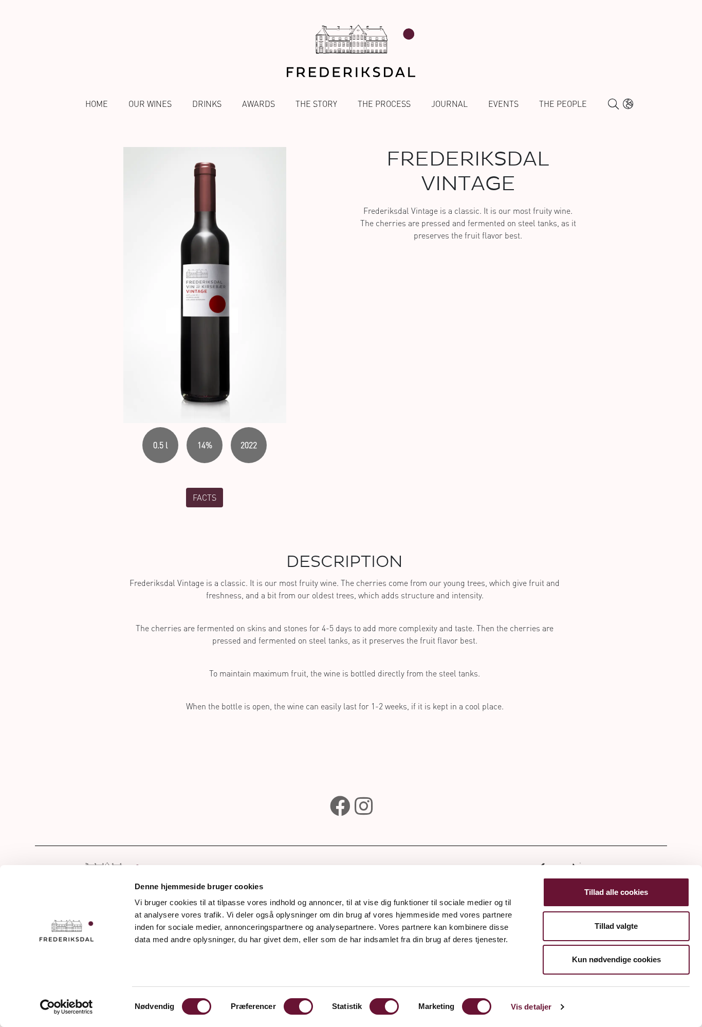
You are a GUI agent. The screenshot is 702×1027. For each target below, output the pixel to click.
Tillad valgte (616, 926)
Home (96, 104)
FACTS (204, 497)
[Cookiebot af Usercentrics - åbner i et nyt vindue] (67, 1007)
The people (563, 104)
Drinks (206, 104)
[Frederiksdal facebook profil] (340, 806)
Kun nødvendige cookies (616, 959)
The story (316, 104)
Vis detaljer (531, 1006)
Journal (449, 104)
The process (384, 104)
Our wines (150, 104)
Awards (258, 104)
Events (503, 104)
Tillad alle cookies (616, 892)
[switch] (298, 1006)
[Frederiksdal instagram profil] (364, 806)
